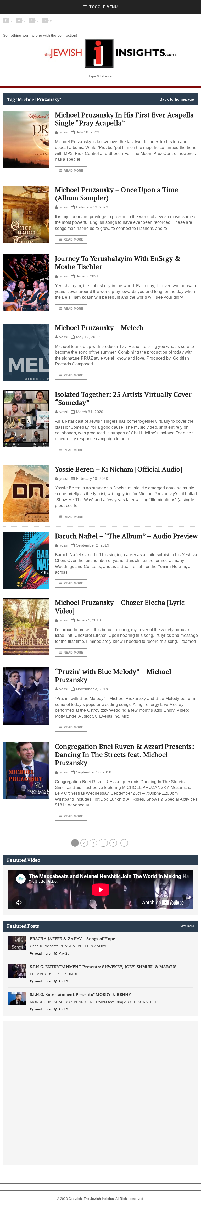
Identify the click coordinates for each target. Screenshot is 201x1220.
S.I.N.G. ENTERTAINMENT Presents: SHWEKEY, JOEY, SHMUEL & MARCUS (103, 967)
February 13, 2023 (92, 207)
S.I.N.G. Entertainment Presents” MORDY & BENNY (80, 994)
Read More (73, 170)
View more (187, 925)
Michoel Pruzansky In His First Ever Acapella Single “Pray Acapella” (124, 118)
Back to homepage (177, 99)
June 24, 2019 (88, 620)
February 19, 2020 (92, 478)
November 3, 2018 (92, 689)
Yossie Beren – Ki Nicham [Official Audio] (119, 469)
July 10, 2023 (87, 132)
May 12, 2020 (88, 337)
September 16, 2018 (93, 772)
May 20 (64, 953)
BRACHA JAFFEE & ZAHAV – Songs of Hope (72, 939)
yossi (63, 132)
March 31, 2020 (89, 412)
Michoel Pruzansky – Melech (99, 327)
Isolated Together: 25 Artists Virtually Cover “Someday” (123, 398)
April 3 (63, 981)
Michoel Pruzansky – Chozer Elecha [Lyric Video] (120, 606)
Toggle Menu (103, 7)
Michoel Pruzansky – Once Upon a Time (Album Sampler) (116, 193)
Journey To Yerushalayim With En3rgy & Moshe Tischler (117, 262)
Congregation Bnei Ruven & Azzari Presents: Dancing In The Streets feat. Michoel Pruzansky (124, 754)
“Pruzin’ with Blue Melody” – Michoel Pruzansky (113, 675)
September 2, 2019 (92, 545)
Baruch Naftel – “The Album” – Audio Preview (126, 535)
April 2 (63, 1009)
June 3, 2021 (87, 276)
